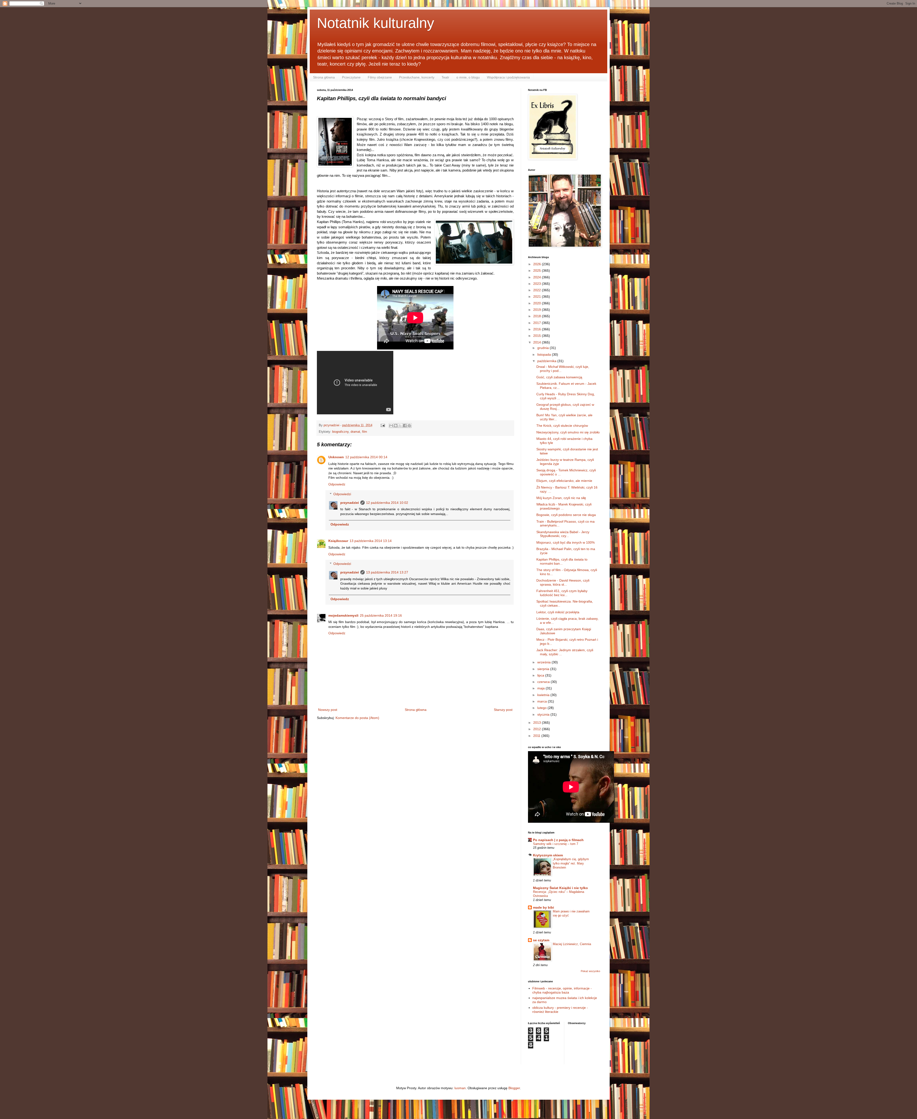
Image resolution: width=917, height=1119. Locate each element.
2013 (537, 722)
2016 (537, 329)
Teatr (445, 77)
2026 (537, 264)
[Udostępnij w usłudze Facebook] (404, 425)
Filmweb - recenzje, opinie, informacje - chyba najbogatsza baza (562, 990)
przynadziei (349, 503)
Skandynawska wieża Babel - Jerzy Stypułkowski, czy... (562, 534)
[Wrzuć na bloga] (395, 425)
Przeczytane (351, 77)
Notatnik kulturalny (375, 23)
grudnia (543, 348)
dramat (355, 431)
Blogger (514, 1088)
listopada (544, 354)
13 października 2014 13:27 (387, 572)
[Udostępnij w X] (400, 425)
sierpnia (543, 669)
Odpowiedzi (342, 494)
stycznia (543, 714)
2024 (537, 277)
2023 (537, 284)
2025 (537, 270)
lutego (542, 708)
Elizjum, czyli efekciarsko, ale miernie (564, 481)
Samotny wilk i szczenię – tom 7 (555, 844)
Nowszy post (327, 710)
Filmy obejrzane (380, 77)
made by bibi (543, 907)
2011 (537, 736)
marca (542, 701)
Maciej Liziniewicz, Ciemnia (572, 944)
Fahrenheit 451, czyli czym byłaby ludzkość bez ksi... (561, 593)
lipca (541, 675)
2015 (537, 336)
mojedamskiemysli (343, 615)
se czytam (541, 940)
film (364, 431)
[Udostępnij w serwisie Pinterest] (409, 425)
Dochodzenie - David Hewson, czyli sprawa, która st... (562, 582)
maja (541, 688)
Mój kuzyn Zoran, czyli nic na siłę (561, 498)
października (547, 361)
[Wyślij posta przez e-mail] (382, 425)
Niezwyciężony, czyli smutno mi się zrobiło (568, 432)
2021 (537, 296)
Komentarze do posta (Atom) (357, 718)
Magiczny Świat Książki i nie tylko (560, 888)
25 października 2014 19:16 (381, 615)
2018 (537, 316)
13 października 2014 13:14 (371, 541)
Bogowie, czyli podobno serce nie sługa (566, 515)
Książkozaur (338, 541)
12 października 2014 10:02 (387, 503)
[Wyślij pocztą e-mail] (391, 425)
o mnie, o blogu (468, 77)
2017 (537, 323)
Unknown (336, 457)
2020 (537, 303)
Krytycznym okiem (548, 855)
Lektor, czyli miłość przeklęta (557, 612)
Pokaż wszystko (590, 971)
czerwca (544, 682)
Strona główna (324, 77)
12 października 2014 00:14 (366, 457)
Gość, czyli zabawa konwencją (559, 377)
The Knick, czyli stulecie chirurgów (562, 425)
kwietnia (543, 695)
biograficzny (340, 431)
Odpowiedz (336, 484)
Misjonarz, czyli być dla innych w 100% (565, 542)
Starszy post (503, 710)
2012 (537, 729)
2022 (537, 290)
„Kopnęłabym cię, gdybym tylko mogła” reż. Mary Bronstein (571, 863)
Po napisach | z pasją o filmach (558, 840)
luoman (460, 1088)
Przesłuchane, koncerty (416, 77)
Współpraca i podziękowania (508, 77)
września (544, 662)
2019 (537, 310)
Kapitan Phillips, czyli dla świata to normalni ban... (561, 561)
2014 (537, 342)
